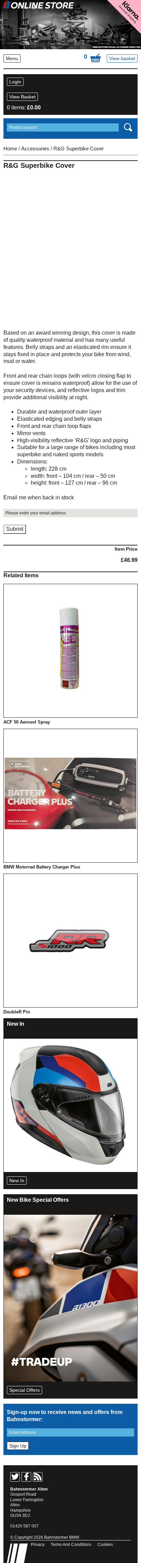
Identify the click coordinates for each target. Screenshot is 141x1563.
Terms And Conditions (71, 1544)
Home (10, 148)
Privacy (37, 1544)
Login (15, 81)
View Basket (22, 96)
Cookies (105, 1544)
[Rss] (37, 1477)
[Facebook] (26, 1477)
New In (16, 1180)
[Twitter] (15, 1477)
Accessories (35, 148)
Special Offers (24, 1390)
